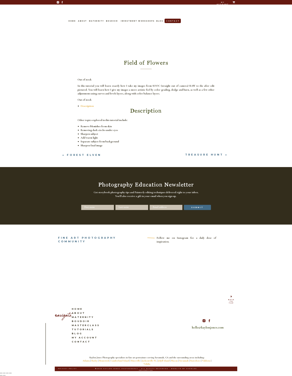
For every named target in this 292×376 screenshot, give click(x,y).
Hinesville (135, 360)
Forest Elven (84, 154)
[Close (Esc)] (10, 373)
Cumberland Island (120, 360)
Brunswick (104, 360)
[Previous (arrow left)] (1, 375)
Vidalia (147, 363)
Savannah (183, 360)
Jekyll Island (163, 360)
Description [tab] (87, 106)
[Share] (7, 373)
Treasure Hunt (204, 154)
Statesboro (195, 360)
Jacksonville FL (149, 360)
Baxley (94, 360)
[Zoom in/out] (1, 373)
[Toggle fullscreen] (4, 373)
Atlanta (86, 360)
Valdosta (206, 360)
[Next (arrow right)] (4, 375)
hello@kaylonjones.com (148, 174)
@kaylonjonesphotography (144, 180)
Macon (174, 360)
